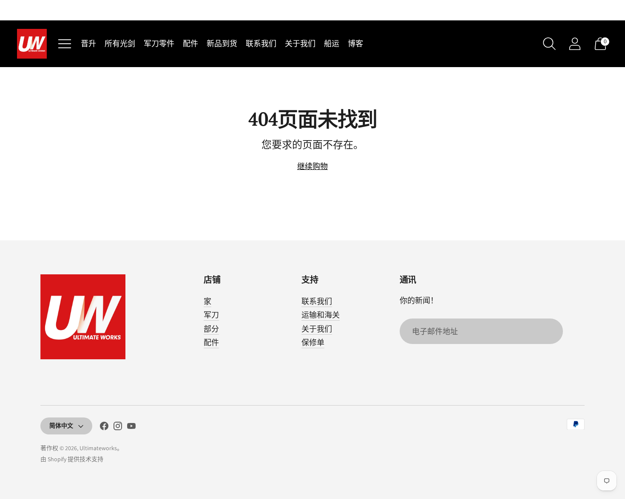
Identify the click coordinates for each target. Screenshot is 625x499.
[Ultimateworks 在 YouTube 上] (131, 427)
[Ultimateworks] (32, 44)
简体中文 (61, 425)
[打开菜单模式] (65, 44)
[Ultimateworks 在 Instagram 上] (118, 427)
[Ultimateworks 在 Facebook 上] (104, 427)
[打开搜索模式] (549, 44)
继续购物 (312, 166)
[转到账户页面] (575, 44)
